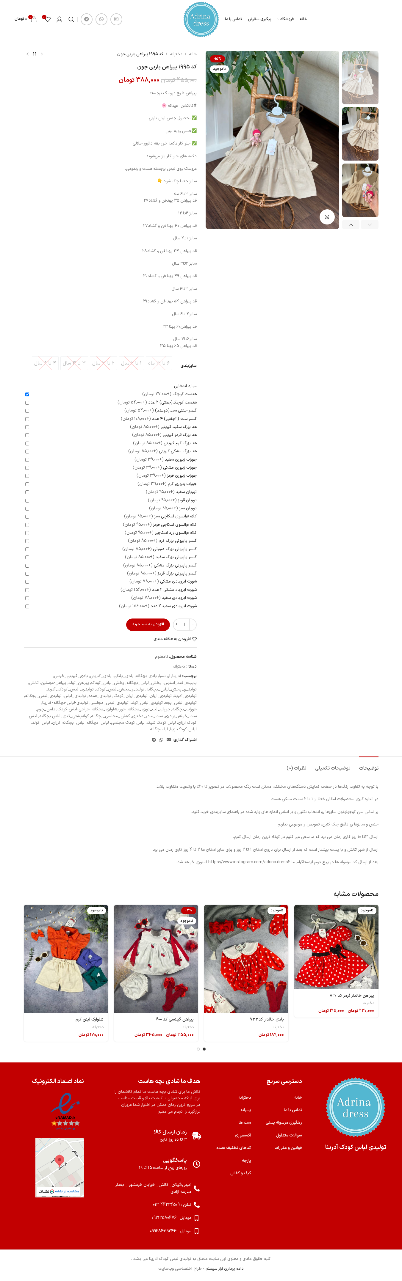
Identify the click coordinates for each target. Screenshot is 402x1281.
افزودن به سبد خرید (148, 624)
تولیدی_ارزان (161, 696)
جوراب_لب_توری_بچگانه (149, 709)
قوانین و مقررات (288, 1148)
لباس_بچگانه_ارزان (68, 723)
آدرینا (176, 676)
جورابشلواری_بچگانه (109, 709)
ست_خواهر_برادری (181, 716)
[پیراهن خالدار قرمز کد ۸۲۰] (336, 947)
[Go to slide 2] (198, 1049)
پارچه (246, 1161)
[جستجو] (71, 19)
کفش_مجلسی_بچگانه (110, 716)
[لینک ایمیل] (169, 740)
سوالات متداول (289, 1135)
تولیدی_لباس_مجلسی (109, 703)
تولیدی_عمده (99, 696)
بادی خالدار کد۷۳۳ (267, 1019)
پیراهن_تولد (78, 683)
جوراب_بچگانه (184, 709)
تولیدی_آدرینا (185, 696)
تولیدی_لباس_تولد (147, 703)
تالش (34, 683)
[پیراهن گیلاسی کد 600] (156, 959)
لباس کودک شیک (161, 723)
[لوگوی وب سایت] (201, 19)
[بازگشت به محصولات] (34, 54)
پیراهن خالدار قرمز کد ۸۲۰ (352, 996)
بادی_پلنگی (124, 676)
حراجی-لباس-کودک (73, 709)
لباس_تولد (41, 723)
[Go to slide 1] (204, 1049)
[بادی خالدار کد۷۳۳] (246, 959)
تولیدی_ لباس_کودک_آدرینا (70, 689)
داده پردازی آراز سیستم (225, 1269)
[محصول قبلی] (41, 54)
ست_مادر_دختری (147, 716)
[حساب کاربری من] (59, 19)
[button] (369, 224)
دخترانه (176, 54)
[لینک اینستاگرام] (116, 19)
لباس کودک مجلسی (128, 723)
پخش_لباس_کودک (107, 683)
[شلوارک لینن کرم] (66, 959)
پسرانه (245, 1110)
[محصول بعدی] (27, 54)
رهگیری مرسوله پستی (284, 1123)
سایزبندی (189, 366)
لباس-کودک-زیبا (183, 729)
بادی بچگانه (146, 676)
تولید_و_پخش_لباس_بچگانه (171, 689)
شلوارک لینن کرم (90, 1019)
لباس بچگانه (49, 716)
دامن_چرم (46, 709)
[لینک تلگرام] (87, 19)
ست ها (245, 1123)
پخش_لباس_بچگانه (144, 683)
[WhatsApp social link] (101, 19)
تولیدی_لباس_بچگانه (43, 696)
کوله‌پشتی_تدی (75, 716)
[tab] (368, 765)
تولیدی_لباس (75, 696)
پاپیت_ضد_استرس (180, 683)
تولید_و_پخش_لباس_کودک (120, 689)
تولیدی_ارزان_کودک (130, 696)
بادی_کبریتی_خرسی (71, 676)
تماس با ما (293, 1110)
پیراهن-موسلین (53, 683)
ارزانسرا (164, 676)
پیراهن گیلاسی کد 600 (175, 1019)
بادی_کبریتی (101, 676)
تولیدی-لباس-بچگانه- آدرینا (65, 703)
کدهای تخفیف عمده (233, 1148)
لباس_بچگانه (98, 723)
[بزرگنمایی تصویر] (327, 216)
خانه (193, 54)
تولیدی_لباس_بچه (181, 703)
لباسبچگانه (159, 729)
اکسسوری (243, 1135)
